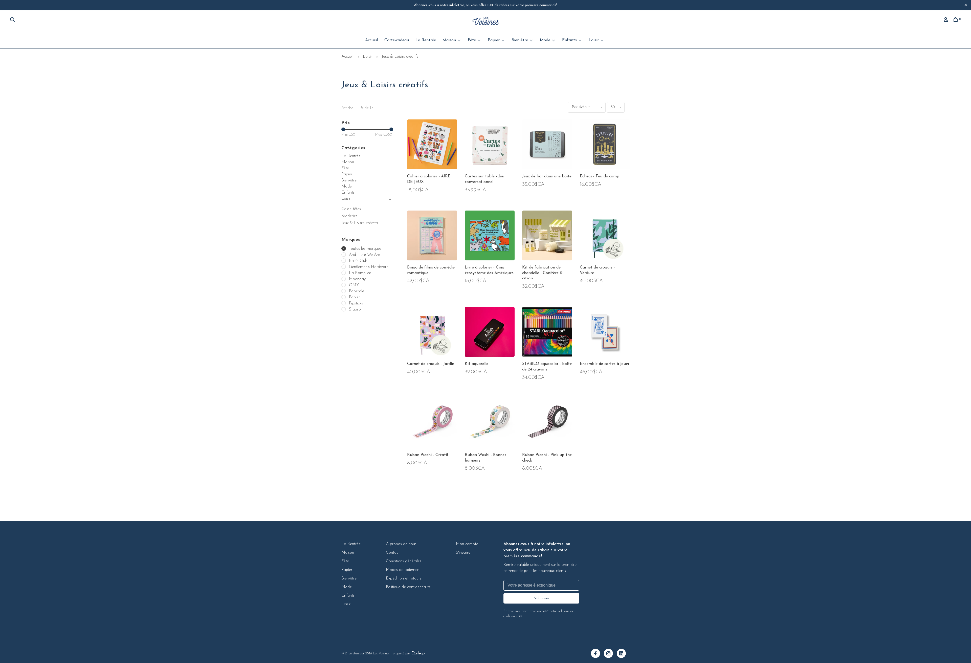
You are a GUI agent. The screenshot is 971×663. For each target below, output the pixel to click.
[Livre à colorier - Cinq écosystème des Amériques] (490, 237)
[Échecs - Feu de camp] (605, 145)
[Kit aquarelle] (490, 333)
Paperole (356, 291)
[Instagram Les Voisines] (610, 654)
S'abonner (541, 598)
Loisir (594, 40)
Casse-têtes (351, 209)
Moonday (357, 279)
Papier (494, 40)
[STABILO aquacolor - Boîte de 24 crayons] (547, 333)
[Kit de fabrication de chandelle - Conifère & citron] (547, 237)
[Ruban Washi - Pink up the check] (547, 424)
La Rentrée (425, 40)
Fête (472, 40)
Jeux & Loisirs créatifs (400, 57)
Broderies (349, 216)
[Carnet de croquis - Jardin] (432, 333)
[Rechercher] (13, 20)
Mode (545, 40)
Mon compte (467, 544)
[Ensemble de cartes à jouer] (605, 333)
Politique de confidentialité (408, 587)
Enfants (569, 40)
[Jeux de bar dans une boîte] (547, 145)
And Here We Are (364, 255)
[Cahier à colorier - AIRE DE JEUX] (432, 145)
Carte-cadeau (396, 40)
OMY (354, 285)
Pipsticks (356, 303)
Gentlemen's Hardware (368, 267)
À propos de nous (401, 544)
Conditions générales (403, 561)
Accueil (371, 40)
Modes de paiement (403, 570)
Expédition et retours (403, 578)
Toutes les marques (365, 249)
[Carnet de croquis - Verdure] (605, 237)
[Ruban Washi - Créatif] (432, 424)
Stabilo (355, 309)
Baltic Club (358, 261)
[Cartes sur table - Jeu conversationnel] (490, 145)
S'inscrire (463, 553)
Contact (393, 553)
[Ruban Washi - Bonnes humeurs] (490, 424)
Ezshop (418, 653)
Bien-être (520, 40)
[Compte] (946, 20)
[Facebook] (597, 654)
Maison (449, 40)
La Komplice (360, 273)
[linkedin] (623, 654)
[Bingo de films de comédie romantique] (432, 237)
